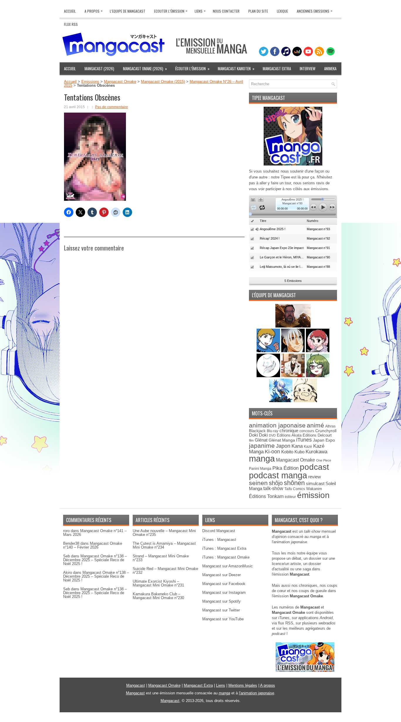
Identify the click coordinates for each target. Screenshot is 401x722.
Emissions (90, 81)
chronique (288, 430)
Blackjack (257, 431)
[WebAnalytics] (200, 720)
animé (315, 425)
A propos (267, 685)
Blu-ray (272, 431)
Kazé (308, 446)
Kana (297, 446)
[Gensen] (305, 401)
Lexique (282, 11)
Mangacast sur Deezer (221, 575)
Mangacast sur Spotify (221, 601)
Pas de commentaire (111, 107)
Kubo (299, 451)
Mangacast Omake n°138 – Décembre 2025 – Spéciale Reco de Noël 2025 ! (95, 560)
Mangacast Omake (120, 81)
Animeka (330, 68)
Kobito (287, 451)
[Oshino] (293, 376)
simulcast (315, 483)
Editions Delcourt (317, 435)
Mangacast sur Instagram (224, 592)
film (251, 440)
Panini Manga (260, 468)
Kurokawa (316, 451)
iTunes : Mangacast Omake (226, 557)
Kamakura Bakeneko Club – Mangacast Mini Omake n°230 (158, 596)
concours (306, 431)
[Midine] (317, 351)
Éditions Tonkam (266, 496)
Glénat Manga (282, 440)
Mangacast (135, 685)
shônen (294, 483)
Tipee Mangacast (268, 97)
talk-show (273, 488)
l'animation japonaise (256, 693)
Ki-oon (272, 451)
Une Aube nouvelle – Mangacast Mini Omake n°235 (164, 533)
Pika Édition (285, 468)
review (314, 476)
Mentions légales (242, 685)
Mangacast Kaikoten (236, 68)
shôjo (276, 483)
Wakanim (314, 489)
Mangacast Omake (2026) (145, 68)
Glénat (261, 439)
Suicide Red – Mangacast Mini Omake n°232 (165, 570)
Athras (330, 426)
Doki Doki (258, 435)
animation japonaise (277, 425)
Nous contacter (226, 11)
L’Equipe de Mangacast (127, 11)
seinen (258, 482)
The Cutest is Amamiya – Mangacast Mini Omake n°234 (164, 545)
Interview (307, 68)
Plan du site (258, 11)
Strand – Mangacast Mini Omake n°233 (161, 558)
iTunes (304, 440)
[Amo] (317, 376)
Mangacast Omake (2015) (163, 81)
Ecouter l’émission (170, 11)
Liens (200, 11)
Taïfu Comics (294, 489)
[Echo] (281, 401)
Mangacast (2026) (99, 68)
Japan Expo (324, 440)
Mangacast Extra (277, 68)
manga (262, 458)
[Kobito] (293, 326)
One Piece (323, 460)
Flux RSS (71, 24)
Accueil (70, 11)
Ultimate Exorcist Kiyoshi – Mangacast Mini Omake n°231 (158, 583)
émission (313, 495)
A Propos (93, 11)
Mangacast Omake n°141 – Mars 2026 (95, 533)
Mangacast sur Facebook (223, 583)
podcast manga (278, 475)
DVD (272, 435)
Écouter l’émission (192, 68)
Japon (283, 446)
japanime (262, 445)
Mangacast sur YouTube (223, 619)
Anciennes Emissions (314, 11)
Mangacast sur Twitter (221, 610)
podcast (314, 467)
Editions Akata (289, 435)
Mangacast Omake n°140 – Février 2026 (92, 545)
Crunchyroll (325, 430)
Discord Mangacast (218, 531)
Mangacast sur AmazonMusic (227, 566)
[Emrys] (269, 376)
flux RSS (285, 623)
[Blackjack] (293, 351)
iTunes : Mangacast (219, 539)
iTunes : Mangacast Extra (224, 548)
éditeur (290, 497)
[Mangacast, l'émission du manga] (305, 670)
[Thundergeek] (269, 351)
